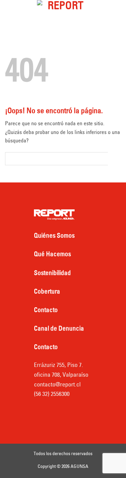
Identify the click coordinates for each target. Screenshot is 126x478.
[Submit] (114, 158)
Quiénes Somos (54, 235)
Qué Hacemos (52, 254)
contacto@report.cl (57, 384)
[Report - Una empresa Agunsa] (63, 12)
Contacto (46, 310)
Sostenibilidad (52, 273)
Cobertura (47, 291)
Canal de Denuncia (59, 328)
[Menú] (11, 12)
